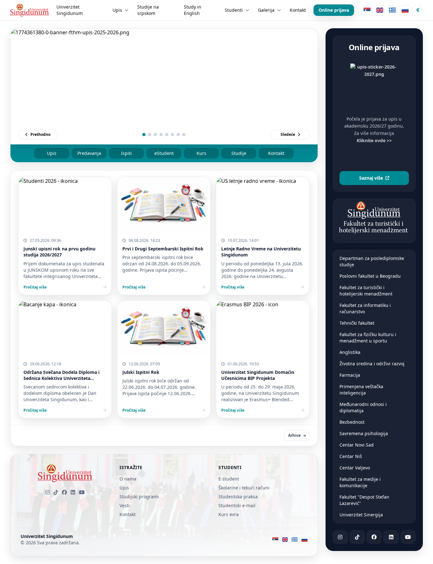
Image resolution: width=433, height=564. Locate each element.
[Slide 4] (161, 134)
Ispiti (126, 153)
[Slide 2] (149, 134)
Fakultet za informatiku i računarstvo (365, 308)
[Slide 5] (166, 134)
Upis (51, 153)
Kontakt (276, 153)
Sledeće (288, 134)
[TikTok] (56, 492)
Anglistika (349, 352)
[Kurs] (418, 10)
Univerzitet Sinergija (361, 515)
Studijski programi (139, 497)
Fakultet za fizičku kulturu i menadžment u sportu (367, 337)
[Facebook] (64, 492)
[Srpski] (367, 10)
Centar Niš (350, 456)
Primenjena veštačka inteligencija (361, 389)
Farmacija (349, 375)
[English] (380, 10)
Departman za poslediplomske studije (371, 261)
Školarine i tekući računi (243, 488)
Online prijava (334, 10)
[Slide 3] (155, 134)
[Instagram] (47, 492)
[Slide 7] (178, 134)
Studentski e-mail (236, 505)
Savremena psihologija (363, 433)
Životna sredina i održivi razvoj (371, 364)
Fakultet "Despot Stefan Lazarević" (364, 500)
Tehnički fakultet (356, 323)
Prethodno (40, 134)
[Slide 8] (183, 134)
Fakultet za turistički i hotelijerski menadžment (365, 290)
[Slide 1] (143, 134)
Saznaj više (371, 178)
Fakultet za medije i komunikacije (360, 482)
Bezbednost (352, 422)
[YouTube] (82, 492)
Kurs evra (228, 514)
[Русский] (405, 10)
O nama (128, 479)
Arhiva (294, 435)
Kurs (201, 153)
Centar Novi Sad (356, 445)
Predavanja (89, 153)
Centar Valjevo (354, 468)
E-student (228, 479)
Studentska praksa (238, 497)
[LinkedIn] (73, 492)
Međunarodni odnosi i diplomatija (363, 407)
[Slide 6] (172, 134)
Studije (238, 153)
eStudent (164, 153)
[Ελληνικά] (392, 10)
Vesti (125, 505)
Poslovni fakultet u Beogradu (370, 276)
